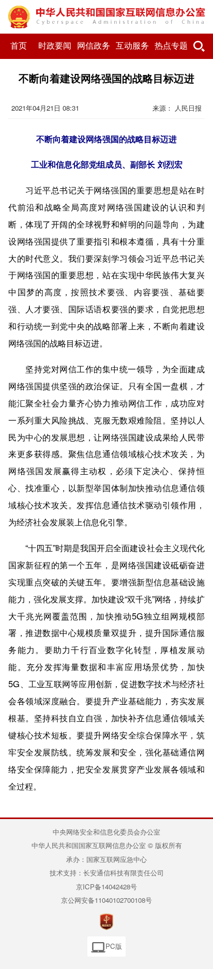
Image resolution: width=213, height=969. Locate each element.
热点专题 (171, 46)
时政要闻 (54, 46)
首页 (18, 46)
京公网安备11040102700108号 (106, 900)
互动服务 (132, 46)
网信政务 (93, 46)
